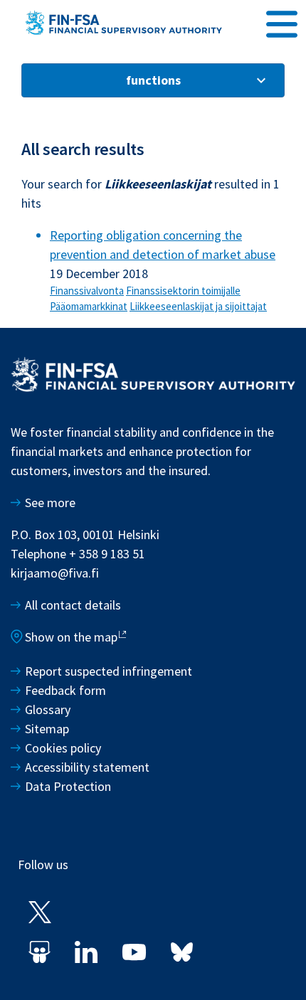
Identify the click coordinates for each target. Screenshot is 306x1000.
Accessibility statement (87, 767)
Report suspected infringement (110, 671)
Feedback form (65, 690)
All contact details (73, 605)
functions (153, 80)
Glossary (47, 709)
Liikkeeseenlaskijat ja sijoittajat (198, 306)
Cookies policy (63, 748)
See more (50, 502)
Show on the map (71, 637)
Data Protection (68, 786)
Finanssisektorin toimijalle (183, 290)
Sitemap (47, 728)
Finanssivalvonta (87, 290)
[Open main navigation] (281, 22)
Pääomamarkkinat (88, 306)
